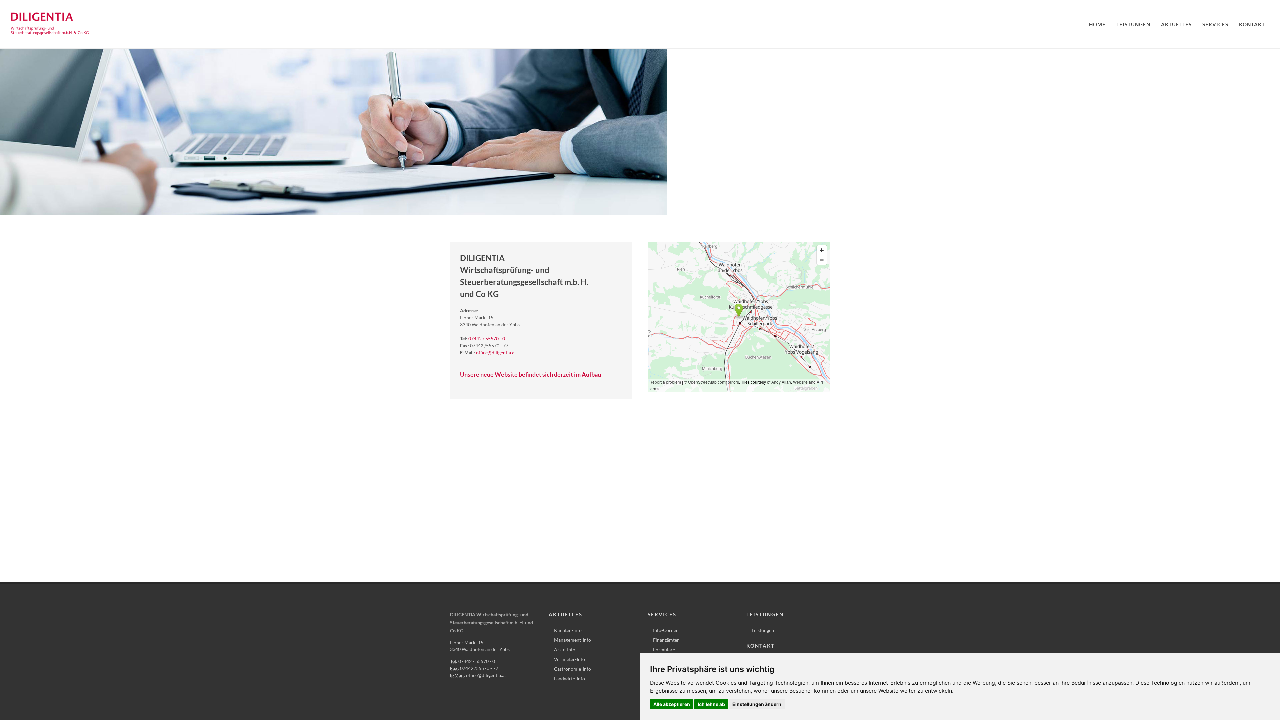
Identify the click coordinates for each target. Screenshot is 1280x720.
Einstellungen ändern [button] (756, 704)
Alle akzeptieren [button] (671, 704)
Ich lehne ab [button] (711, 704)
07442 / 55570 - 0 (486, 338)
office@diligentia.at (496, 352)
